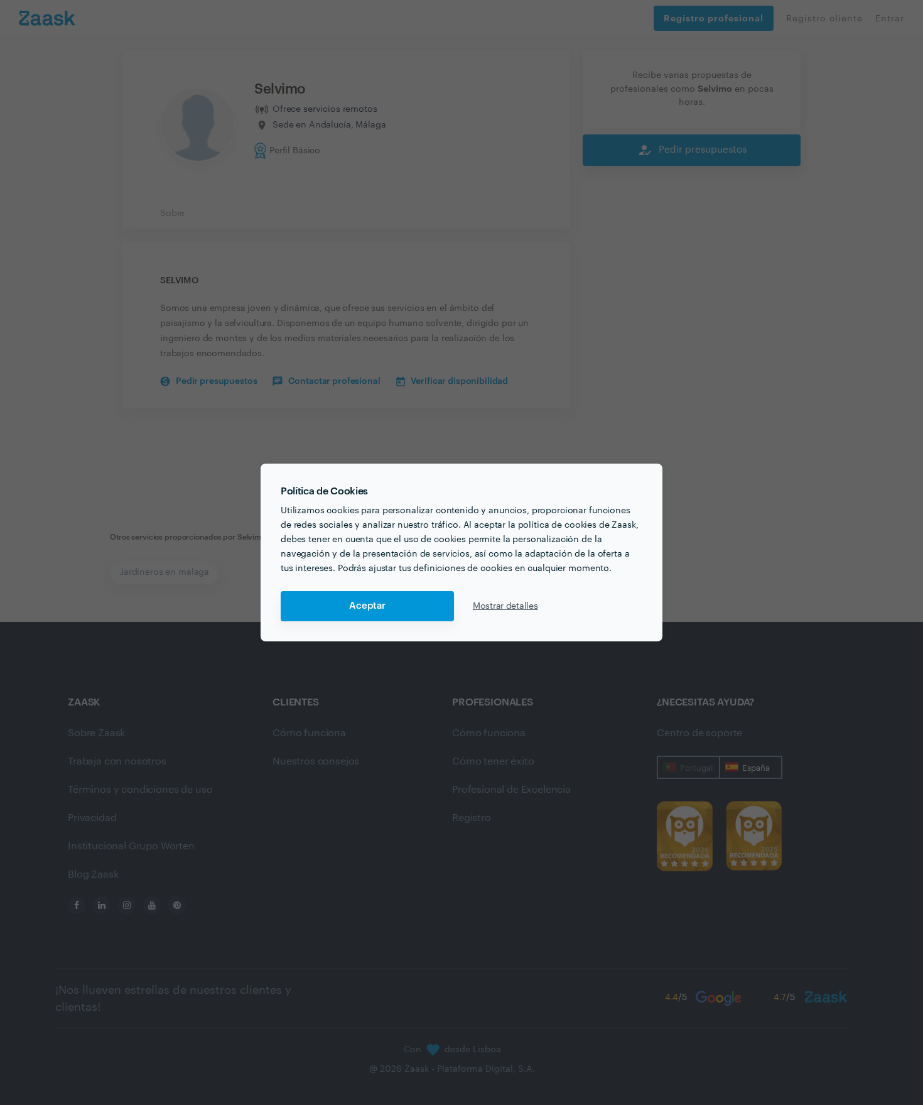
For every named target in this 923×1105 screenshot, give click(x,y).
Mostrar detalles (505, 606)
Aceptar (367, 606)
